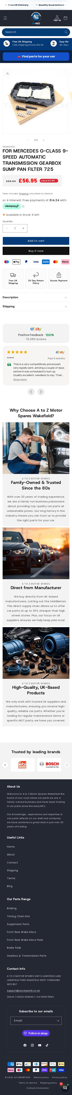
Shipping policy (48, 1082)
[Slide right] (44, 140)
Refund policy (41, 1077)
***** (27, 358)
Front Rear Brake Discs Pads (25, 940)
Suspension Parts (18, 924)
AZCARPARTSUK (22, 1077)
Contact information (38, 1088)
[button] (5, 18)
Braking (11, 908)
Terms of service (28, 1082)
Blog (9, 886)
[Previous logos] (5, 765)
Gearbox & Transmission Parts (26, 955)
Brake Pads (14, 947)
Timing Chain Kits (18, 916)
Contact (12, 862)
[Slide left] (28, 140)
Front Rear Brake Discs (21, 932)
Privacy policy (59, 1077)
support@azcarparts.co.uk (23, 990)
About (11, 854)
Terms (11, 878)
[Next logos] (67, 765)
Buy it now (36, 251)
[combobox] (36, 32)
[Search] (66, 32)
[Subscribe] (58, 1021)
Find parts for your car (36, 56)
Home (11, 846)
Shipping (23, 193)
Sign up (57, 20)
